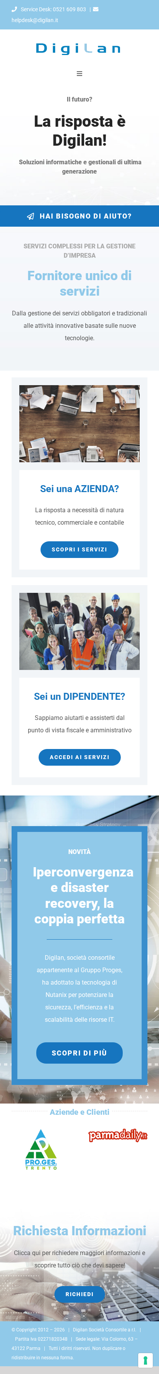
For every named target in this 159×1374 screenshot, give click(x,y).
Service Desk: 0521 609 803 (53, 9)
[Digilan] (79, 32)
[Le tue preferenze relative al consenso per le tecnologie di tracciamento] (145, 1360)
